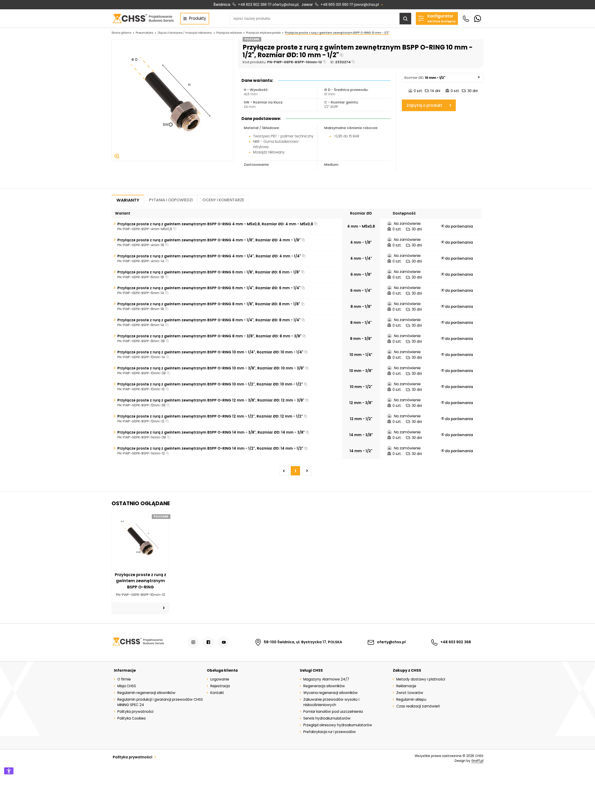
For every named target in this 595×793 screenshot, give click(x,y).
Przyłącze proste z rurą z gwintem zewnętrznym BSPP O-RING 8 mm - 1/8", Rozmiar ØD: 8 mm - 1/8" (208, 304)
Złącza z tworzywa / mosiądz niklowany (185, 33)
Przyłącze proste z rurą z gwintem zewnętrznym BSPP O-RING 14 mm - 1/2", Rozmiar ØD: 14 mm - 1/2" (210, 448)
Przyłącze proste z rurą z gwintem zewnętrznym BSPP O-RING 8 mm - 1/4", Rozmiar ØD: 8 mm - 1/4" (209, 320)
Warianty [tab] (127, 200)
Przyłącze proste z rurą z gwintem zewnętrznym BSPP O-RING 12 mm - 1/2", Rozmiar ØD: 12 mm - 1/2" (210, 416)
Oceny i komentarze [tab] (223, 200)
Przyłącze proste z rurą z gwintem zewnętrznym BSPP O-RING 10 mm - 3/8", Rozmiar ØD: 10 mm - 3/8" (210, 368)
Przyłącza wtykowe (229, 33)
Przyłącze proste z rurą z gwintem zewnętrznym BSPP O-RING (140, 581)
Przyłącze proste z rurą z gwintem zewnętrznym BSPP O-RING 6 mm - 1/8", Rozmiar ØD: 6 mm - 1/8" (208, 272)
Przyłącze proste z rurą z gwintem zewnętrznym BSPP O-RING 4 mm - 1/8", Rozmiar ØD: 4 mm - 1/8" (209, 240)
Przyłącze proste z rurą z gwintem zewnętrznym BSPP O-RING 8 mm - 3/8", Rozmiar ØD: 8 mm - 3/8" (209, 336)
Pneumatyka (144, 33)
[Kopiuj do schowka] (341, 55)
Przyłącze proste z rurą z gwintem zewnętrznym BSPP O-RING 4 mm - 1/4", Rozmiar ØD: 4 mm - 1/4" (209, 256)
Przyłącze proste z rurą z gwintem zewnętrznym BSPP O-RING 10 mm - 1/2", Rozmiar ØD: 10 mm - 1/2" (210, 384)
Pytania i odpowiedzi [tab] (171, 200)
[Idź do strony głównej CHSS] (138, 642)
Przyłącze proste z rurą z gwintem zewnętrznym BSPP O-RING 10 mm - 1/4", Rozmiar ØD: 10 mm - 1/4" (210, 352)
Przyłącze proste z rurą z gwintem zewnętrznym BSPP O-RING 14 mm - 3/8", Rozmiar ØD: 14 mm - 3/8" (211, 432)
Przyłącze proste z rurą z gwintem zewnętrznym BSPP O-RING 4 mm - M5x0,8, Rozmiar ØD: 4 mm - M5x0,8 (215, 224)
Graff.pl (477, 761)
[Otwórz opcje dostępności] (8, 770)
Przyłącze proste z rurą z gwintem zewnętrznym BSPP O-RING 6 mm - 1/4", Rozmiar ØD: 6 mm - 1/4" (209, 287)
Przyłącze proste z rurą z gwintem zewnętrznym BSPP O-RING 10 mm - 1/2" (337, 33)
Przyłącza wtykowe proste (263, 33)
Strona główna (121, 33)
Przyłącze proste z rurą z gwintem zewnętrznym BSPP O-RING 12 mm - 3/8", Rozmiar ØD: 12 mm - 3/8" (210, 400)
